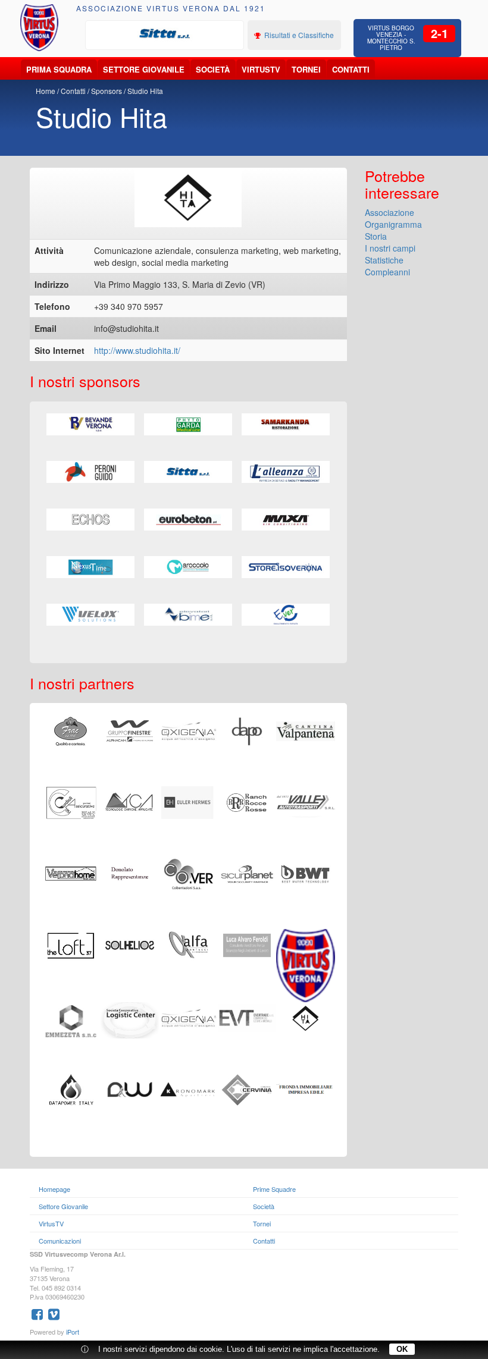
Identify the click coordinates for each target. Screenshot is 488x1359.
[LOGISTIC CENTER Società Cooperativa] (130, 1019)
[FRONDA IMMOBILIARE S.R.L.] (305, 1088)
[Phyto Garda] (188, 424)
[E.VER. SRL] (285, 615)
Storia (376, 236)
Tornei (306, 69)
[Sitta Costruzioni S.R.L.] (165, 34)
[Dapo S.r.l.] (247, 730)
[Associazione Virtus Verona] (39, 27)
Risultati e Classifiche (298, 35)
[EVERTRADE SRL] (247, 1017)
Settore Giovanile (143, 69)
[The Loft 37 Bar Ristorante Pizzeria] (71, 944)
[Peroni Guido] (90, 472)
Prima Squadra (59, 69)
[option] (165, 34)
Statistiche (384, 260)
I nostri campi (390, 248)
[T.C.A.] (130, 801)
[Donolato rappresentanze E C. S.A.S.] (130, 872)
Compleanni (387, 272)
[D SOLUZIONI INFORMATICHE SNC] (130, 1088)
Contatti (351, 69)
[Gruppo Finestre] (130, 730)
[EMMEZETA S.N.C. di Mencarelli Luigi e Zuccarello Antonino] (71, 1020)
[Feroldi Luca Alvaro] (247, 944)
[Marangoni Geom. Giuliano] (188, 730)
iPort (72, 1331)
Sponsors (106, 91)
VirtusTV (261, 69)
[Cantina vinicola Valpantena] (305, 730)
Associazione (389, 212)
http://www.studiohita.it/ (137, 350)
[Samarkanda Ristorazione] (285, 424)
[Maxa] (285, 520)
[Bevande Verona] (90, 424)
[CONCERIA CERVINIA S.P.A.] (247, 1088)
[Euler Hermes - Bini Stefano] (188, 801)
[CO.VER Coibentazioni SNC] (188, 872)
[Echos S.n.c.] (90, 520)
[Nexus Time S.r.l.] (90, 567)
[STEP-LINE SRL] (188, 1017)
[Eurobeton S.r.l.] (188, 520)
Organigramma (393, 224)
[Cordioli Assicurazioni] (71, 801)
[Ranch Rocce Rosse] (247, 801)
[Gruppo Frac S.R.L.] (71, 730)
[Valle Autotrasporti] (305, 801)
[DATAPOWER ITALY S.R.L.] (71, 1088)
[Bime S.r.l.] (188, 615)
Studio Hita (145, 91)
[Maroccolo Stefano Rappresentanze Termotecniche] (188, 567)
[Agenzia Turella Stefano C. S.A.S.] (305, 872)
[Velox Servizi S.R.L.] (90, 615)
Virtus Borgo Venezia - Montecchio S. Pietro (391, 38)
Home (45, 91)
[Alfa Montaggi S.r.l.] (188, 944)
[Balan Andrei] (305, 964)
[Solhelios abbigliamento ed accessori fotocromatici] (130, 944)
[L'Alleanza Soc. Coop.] (285, 472)
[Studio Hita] (305, 1017)
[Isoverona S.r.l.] (285, 567)
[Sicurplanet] (247, 872)
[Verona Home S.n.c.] (71, 872)
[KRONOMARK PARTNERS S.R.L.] (188, 1088)
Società (213, 69)
